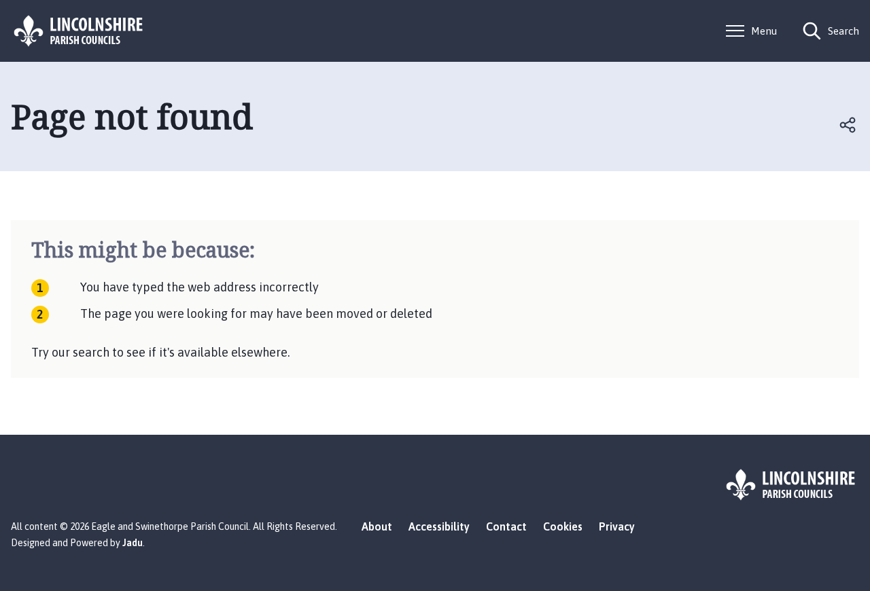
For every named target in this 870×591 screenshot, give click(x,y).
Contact (506, 526)
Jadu (132, 542)
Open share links (848, 125)
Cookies (562, 526)
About (377, 526)
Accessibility (439, 526)
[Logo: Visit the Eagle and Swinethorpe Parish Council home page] (79, 31)
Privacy (617, 526)
